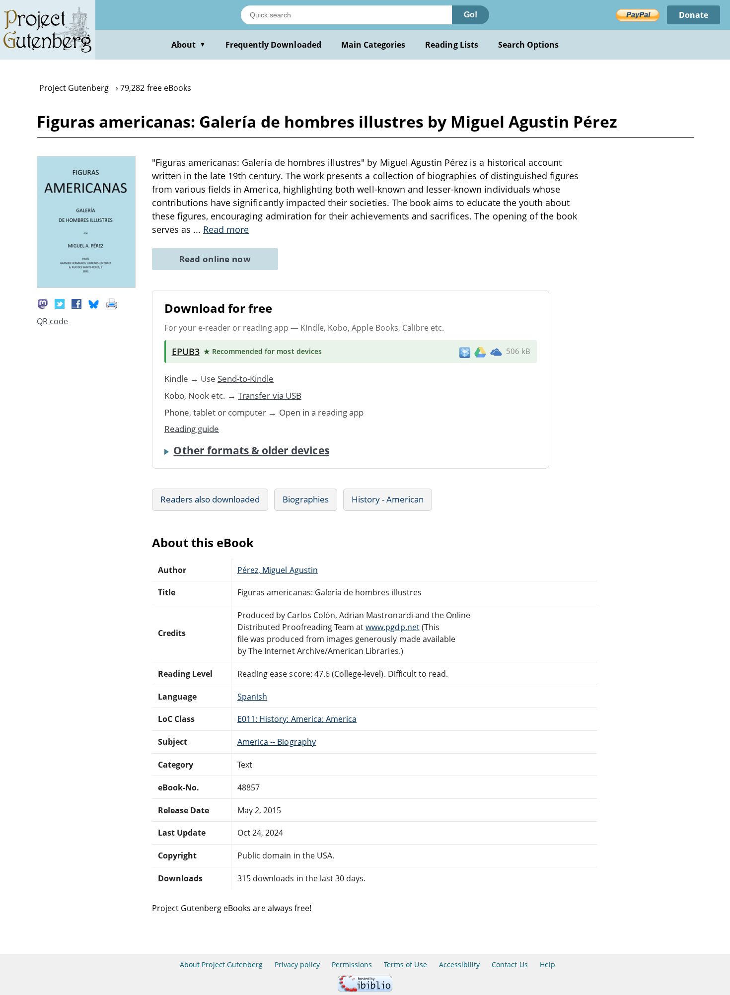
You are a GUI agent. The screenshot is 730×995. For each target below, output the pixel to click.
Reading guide (191, 428)
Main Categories (373, 44)
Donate (693, 14)
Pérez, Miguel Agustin (277, 570)
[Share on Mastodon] (43, 303)
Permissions (352, 964)
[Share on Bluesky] (93, 303)
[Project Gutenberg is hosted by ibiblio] (365, 989)
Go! (470, 14)
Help (547, 964)
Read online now (215, 259)
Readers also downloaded (210, 499)
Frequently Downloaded (273, 44)
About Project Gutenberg (221, 964)
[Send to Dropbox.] (464, 352)
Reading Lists (451, 44)
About (188, 44)
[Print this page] (111, 303)
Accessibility (459, 964)
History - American (388, 499)
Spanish (252, 696)
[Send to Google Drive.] (480, 351)
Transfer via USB (269, 395)
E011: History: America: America (297, 718)
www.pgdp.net (392, 627)
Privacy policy (297, 964)
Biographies (305, 499)
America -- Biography (276, 741)
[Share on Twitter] (60, 303)
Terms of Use (405, 964)
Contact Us (509, 964)
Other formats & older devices (251, 450)
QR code (52, 321)
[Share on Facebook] (76, 303)
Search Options (528, 44)
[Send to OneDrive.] (496, 351)
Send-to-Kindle (246, 378)
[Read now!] (86, 285)
